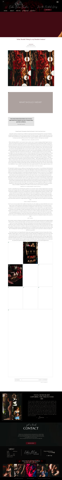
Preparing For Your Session (31, 46)
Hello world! (44, 382)
